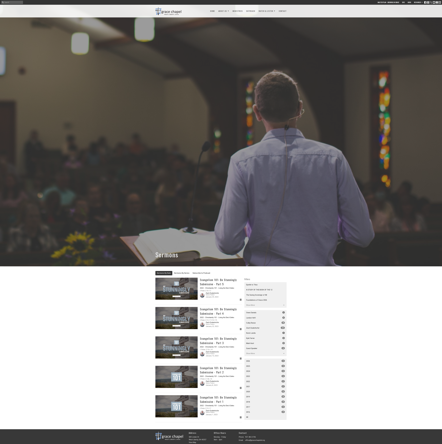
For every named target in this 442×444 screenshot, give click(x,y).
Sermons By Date (164, 273)
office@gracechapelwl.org (255, 440)
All (247, 417)
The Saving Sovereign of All (256, 295)
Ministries (238, 11)
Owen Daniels (265, 313)
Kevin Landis (265, 333)
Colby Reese (265, 323)
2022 (265, 381)
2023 (265, 376)
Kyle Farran (265, 338)
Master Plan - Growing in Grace (388, 2)
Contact (283, 11)
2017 (265, 407)
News (409, 2)
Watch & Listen (266, 11)
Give (403, 2)
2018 (265, 402)
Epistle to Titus (251, 285)
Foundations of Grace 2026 (256, 300)
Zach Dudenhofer (265, 328)
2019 (265, 397)
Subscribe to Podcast (201, 273)
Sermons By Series (181, 273)
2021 (265, 387)
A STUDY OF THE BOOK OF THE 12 (259, 290)
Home (212, 11)
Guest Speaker (265, 348)
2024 (265, 371)
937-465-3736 (250, 437)
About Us (222, 11)
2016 (265, 412)
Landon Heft (265, 318)
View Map (192, 442)
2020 (265, 392)
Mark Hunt (265, 343)
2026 (265, 361)
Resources (417, 2)
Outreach (250, 11)
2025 (265, 366)
